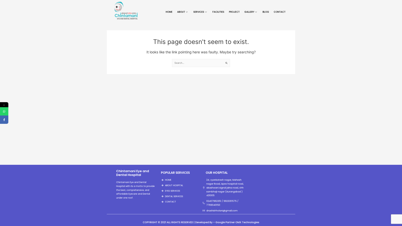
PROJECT (234, 11)
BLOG (266, 11)
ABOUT (181, 11)
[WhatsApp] (4, 111)
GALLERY (249, 11)
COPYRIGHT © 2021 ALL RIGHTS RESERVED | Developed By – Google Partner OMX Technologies (201, 222)
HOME (169, 11)
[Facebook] (4, 120)
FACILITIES (218, 11)
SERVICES (198, 11)
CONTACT (279, 11)
